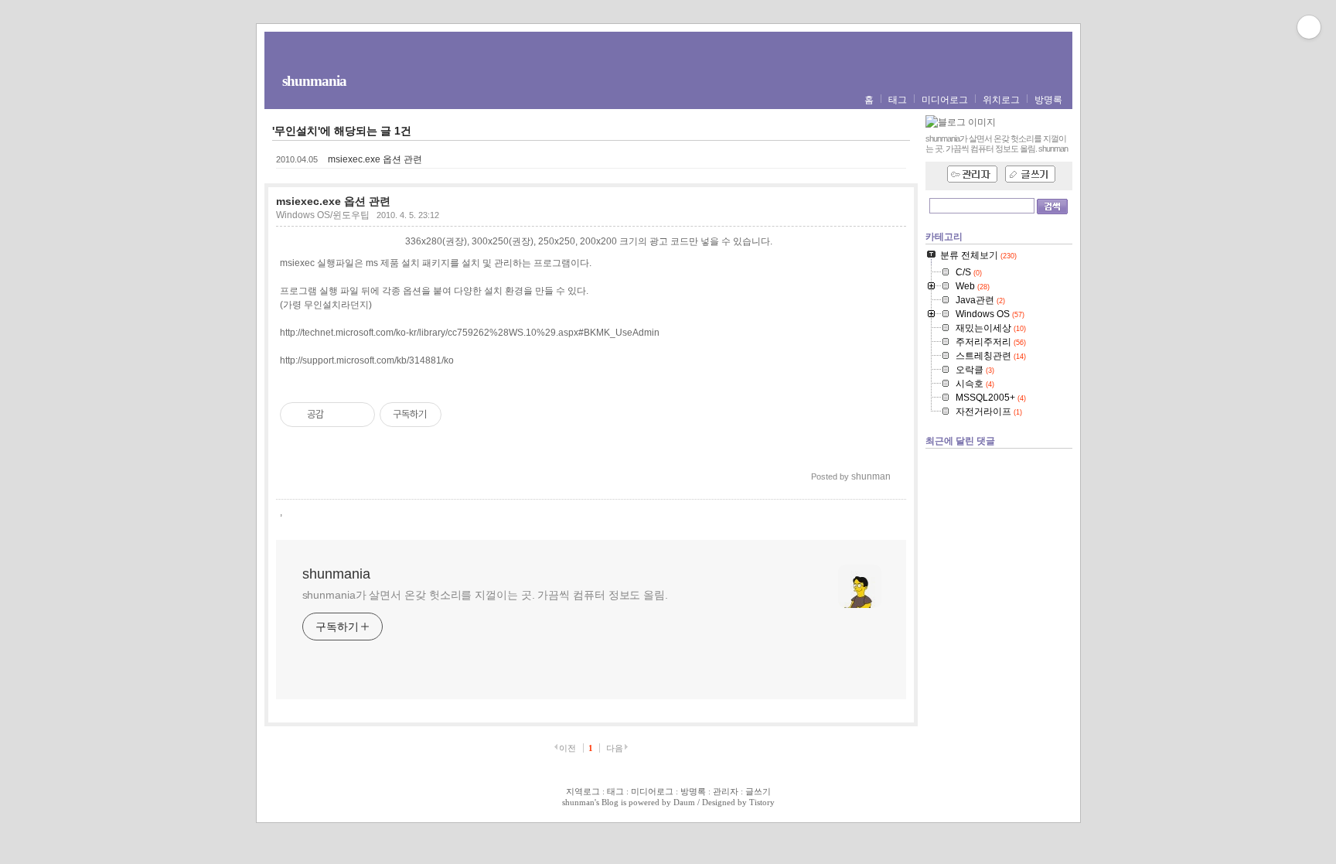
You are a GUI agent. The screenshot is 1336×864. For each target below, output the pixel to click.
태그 (897, 99)
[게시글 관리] (357, 414)
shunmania (314, 81)
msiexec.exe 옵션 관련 (375, 159)
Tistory (762, 802)
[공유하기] (338, 414)
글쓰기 (758, 791)
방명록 (1048, 99)
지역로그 (583, 791)
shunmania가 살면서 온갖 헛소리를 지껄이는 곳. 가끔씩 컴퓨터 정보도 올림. (485, 595)
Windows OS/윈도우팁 (323, 215)
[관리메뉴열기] (1309, 27)
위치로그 (1001, 99)
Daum (684, 802)
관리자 (725, 791)
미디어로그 (945, 99)
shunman (578, 802)
